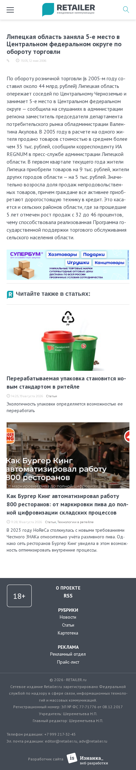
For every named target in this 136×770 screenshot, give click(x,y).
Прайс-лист (68, 662)
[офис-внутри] (68, 252)
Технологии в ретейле (75, 522)
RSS (68, 595)
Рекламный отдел (68, 654)
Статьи (51, 396)
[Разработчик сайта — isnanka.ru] (87, 759)
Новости (68, 617)
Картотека (68, 633)
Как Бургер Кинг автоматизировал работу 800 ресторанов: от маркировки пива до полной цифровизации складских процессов (67, 504)
